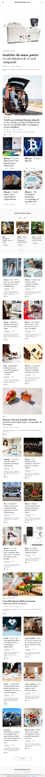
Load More (21, 758)
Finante (13, 598)
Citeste (28, 776)
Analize (4, 598)
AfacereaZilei (22, 2)
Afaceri (5, 117)
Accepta (34, 776)
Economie (9, 598)
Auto (9, 117)
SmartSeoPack (27, 772)
